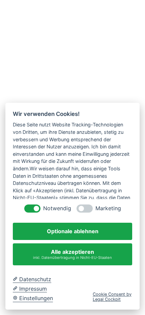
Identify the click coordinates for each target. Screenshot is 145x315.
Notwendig (57, 208)
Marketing (108, 208)
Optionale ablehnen (72, 231)
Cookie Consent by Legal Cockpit (112, 297)
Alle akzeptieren (72, 254)
